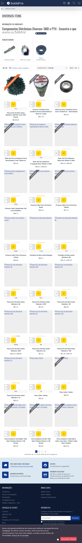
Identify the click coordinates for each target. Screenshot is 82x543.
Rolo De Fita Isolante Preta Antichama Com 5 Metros (16, 159)
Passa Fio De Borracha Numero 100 (66, 350)
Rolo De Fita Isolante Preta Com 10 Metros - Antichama (66, 110)
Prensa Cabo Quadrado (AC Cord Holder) (16, 209)
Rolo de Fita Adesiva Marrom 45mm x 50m (66, 159)
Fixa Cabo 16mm (41, 395)
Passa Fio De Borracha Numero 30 (66, 303)
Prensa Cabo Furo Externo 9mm (41, 206)
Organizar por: (42, 68)
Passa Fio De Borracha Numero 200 (16, 350)
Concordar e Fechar (68, 539)
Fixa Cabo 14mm (66, 392)
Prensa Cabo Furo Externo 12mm (15, 256)
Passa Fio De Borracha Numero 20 (41, 350)
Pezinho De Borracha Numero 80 (66, 256)
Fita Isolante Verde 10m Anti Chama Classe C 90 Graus (41, 441)
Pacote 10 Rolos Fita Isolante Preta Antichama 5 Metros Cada (41, 111)
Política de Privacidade (20, 535)
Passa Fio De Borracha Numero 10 (16, 396)
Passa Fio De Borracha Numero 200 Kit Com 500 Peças (16, 115)
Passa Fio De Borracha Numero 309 (41, 303)
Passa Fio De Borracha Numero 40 (16, 303)
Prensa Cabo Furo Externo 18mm (66, 206)
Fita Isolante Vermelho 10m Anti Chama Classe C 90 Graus (16, 441)
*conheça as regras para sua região (21, 466)
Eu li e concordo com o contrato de (53, 522)
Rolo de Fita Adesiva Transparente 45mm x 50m (41, 163)
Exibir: (72, 68)
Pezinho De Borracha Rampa (41, 255)
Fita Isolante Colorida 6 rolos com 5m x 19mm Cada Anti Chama (66, 441)
